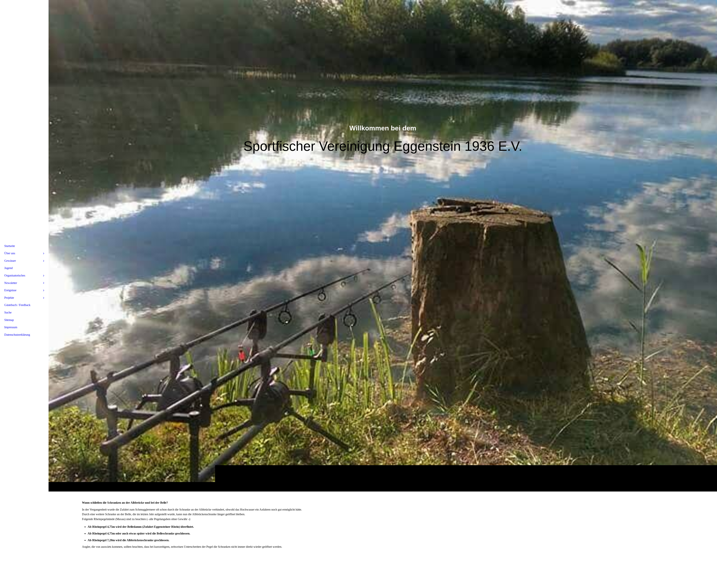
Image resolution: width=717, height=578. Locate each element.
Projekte (9, 297)
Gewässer (10, 260)
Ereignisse (10, 290)
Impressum (10, 327)
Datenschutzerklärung (17, 334)
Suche (8, 312)
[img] (383, 245)
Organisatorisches (14, 275)
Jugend (8, 268)
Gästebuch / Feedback (17, 305)
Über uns (9, 253)
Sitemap (9, 320)
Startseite (9, 246)
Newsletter (10, 283)
